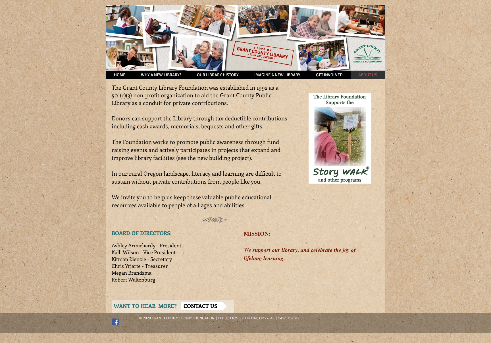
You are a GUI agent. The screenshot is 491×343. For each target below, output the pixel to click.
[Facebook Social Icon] (115, 322)
